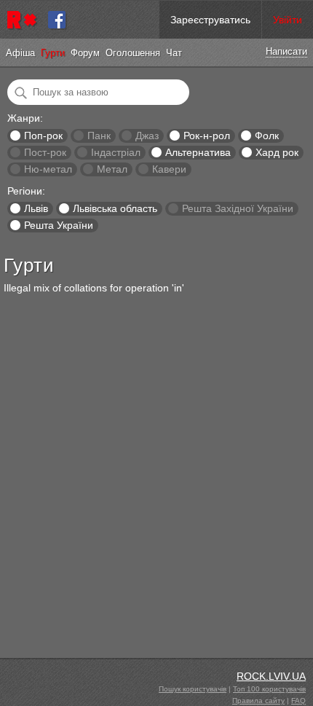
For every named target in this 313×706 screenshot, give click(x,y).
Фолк (267, 135)
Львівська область (115, 208)
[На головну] (24, 20)
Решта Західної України (237, 208)
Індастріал (115, 152)
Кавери (169, 169)
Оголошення (133, 52)
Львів (36, 208)
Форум (85, 52)
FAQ (298, 701)
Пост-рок (45, 152)
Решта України (58, 225)
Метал (112, 169)
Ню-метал (48, 169)
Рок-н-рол (206, 135)
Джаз (147, 135)
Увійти (287, 20)
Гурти (53, 52)
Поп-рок (43, 135)
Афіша (20, 52)
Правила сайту (258, 701)
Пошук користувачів (192, 689)
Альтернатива (198, 152)
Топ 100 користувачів (269, 689)
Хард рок (276, 152)
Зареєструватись (210, 20)
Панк (99, 135)
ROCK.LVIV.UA (271, 676)
